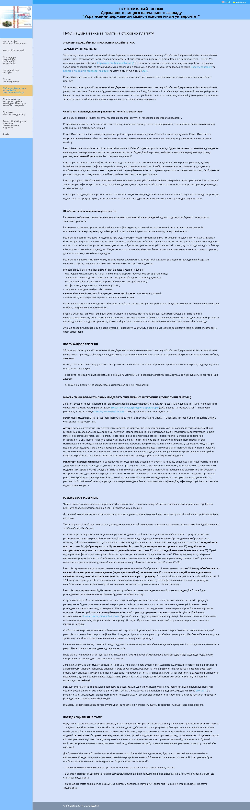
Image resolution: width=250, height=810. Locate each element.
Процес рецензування (11, 80)
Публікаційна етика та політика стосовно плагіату (14, 90)
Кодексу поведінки (201, 67)
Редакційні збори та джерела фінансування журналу (14, 124)
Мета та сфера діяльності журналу (14, 42)
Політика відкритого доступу (14, 113)
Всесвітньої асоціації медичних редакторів (135, 407)
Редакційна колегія (14, 50)
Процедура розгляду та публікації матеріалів (9, 60)
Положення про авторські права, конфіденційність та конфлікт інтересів (14, 102)
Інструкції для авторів (11, 71)
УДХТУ (95, 805)
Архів (6, 134)
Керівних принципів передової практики (86, 70)
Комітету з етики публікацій (108, 411)
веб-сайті (201, 690)
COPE (145, 70)
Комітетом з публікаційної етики (101, 616)
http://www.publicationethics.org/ (115, 63)
